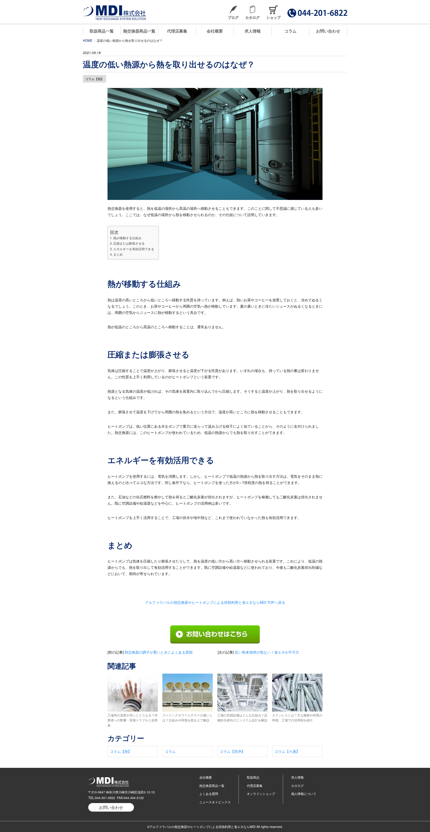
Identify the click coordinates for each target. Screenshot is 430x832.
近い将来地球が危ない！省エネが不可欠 (267, 652)
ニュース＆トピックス (215, 802)
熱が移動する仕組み (127, 237)
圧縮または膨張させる (129, 243)
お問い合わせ (328, 31)
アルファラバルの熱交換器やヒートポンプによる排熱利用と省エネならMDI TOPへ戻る (215, 602)
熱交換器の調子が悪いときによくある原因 (159, 652)
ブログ (233, 17)
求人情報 (253, 31)
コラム (290, 31)
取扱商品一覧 (102, 31)
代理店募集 (177, 31)
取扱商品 (253, 777)
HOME (87, 40)
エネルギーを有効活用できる (133, 248)
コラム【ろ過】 (287, 751)
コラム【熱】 (94, 79)
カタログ (252, 17)
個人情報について (303, 793)
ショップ (273, 17)
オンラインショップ (261, 793)
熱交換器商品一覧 (139, 31)
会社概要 (215, 31)
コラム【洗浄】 (232, 751)
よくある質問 (208, 793)
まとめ (118, 254)
